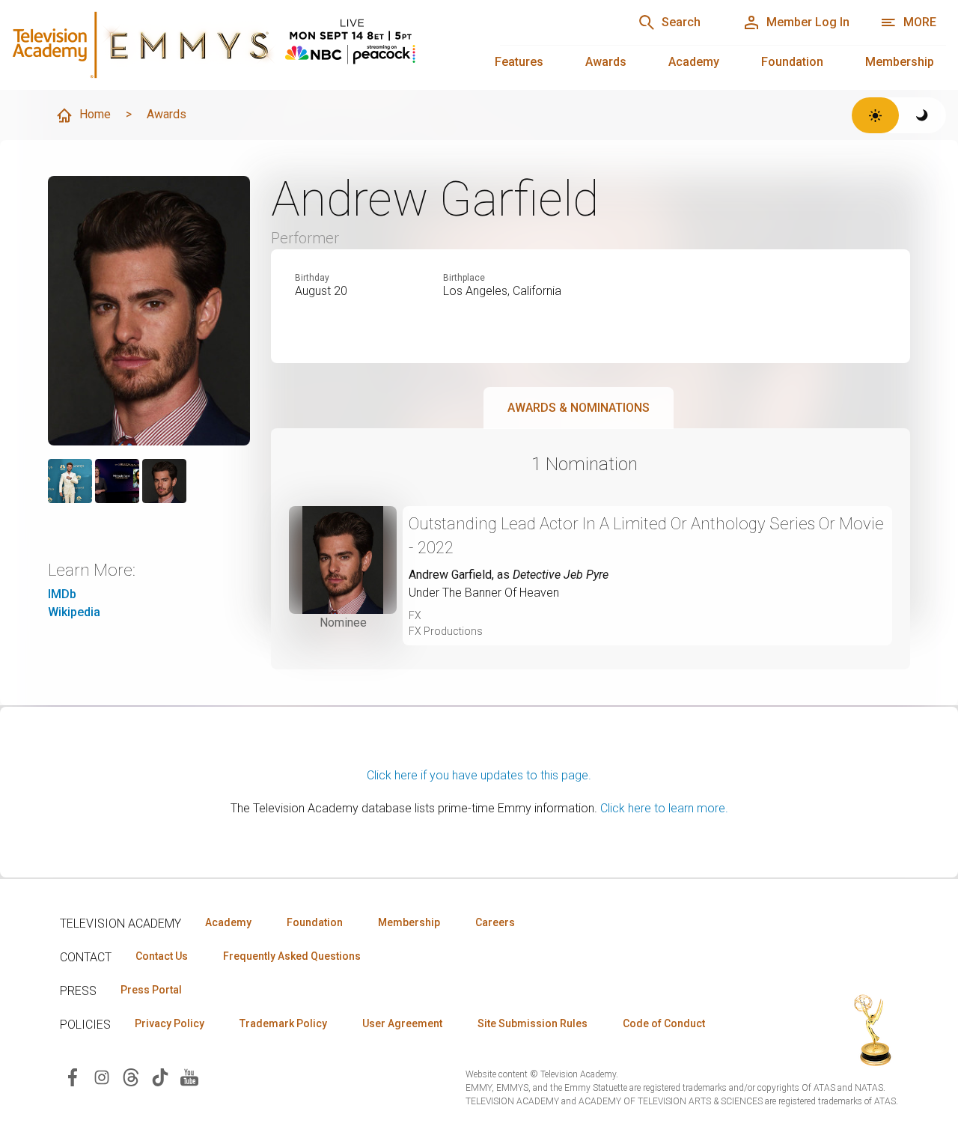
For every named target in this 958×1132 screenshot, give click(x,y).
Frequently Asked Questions (292, 956)
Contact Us (161, 956)
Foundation (792, 62)
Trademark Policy (283, 1023)
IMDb (62, 594)
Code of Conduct (664, 1023)
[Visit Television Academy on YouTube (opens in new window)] (189, 1076)
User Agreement (402, 1023)
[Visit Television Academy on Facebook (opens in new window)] (72, 1076)
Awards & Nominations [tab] (578, 408)
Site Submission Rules (533, 1023)
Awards (605, 62)
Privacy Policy (169, 1023)
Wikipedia (74, 612)
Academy (693, 62)
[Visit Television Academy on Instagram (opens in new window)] (102, 1076)
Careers (495, 922)
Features (519, 62)
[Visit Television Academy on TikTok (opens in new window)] (160, 1076)
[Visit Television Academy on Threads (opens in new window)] (131, 1076)
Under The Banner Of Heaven (484, 592)
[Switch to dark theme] (922, 115)
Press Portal (151, 990)
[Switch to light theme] (875, 115)
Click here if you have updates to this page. (479, 775)
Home (95, 114)
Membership (899, 62)
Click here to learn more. (664, 808)
